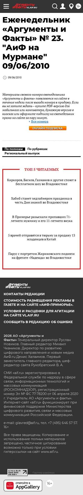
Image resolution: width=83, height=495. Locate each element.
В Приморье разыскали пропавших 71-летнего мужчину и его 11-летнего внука (41, 219)
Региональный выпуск (22, 153)
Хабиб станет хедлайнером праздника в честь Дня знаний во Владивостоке (41, 200)
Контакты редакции (24, 294)
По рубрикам (37, 149)
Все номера (39, 121)
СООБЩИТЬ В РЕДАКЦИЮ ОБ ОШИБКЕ (38, 322)
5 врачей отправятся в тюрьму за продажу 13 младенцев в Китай (41, 237)
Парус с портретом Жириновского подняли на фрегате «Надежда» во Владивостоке (41, 255)
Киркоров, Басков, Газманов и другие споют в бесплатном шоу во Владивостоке (41, 182)
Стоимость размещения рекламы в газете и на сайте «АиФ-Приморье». (39, 302)
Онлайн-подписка (48, 128)
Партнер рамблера (43, 472)
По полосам (14, 149)
